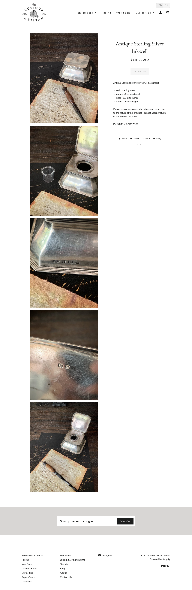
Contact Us (66, 577)
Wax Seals (123, 12)
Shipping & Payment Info (72, 559)
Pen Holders (85, 12)
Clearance (27, 581)
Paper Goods (28, 577)
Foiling (106, 12)
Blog (62, 568)
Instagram (106, 555)
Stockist (64, 564)
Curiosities (143, 12)
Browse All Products (32, 555)
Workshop (65, 555)
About (63, 572)
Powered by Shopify (160, 559)
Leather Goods (29, 568)
